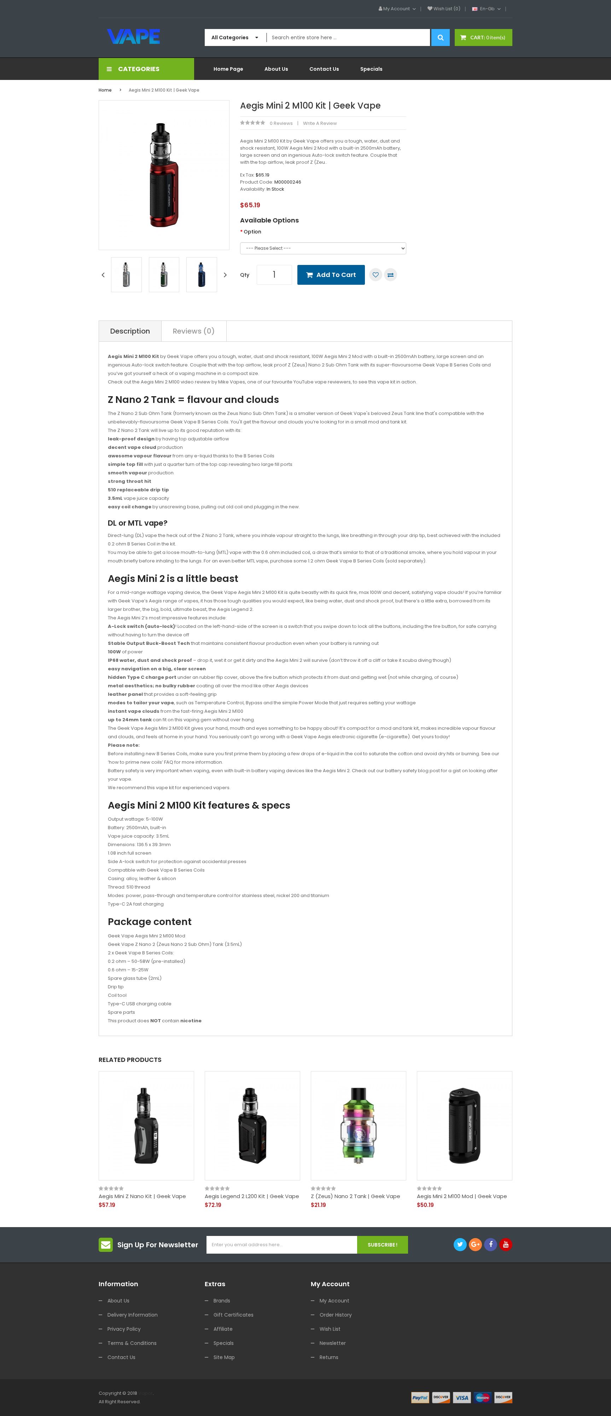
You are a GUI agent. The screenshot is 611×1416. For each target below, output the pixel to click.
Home (105, 90)
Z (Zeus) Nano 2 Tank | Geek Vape (355, 1196)
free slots (231, 1401)
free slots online (373, 1401)
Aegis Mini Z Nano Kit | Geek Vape (142, 1196)
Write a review (320, 123)
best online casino (547, 1401)
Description (130, 331)
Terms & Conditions (132, 1343)
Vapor (145, 1393)
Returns (329, 1357)
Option (252, 231)
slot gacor (185, 1401)
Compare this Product (390, 274)
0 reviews (281, 123)
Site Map (224, 1357)
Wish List (330, 1329)
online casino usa (505, 1401)
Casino (333, 1410)
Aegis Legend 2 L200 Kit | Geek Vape (252, 1196)
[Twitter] (460, 1244)
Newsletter (333, 1343)
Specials (224, 1343)
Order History (336, 1314)
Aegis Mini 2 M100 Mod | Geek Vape (462, 1196)
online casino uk (286, 1401)
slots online (255, 1401)
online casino (470, 1401)
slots (155, 1401)
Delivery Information (132, 1314)
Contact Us (121, 1357)
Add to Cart (336, 274)
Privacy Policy (124, 1329)
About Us (118, 1300)
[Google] (475, 1244)
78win (167, 1401)
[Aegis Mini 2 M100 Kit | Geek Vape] (126, 274)
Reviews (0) (194, 331)
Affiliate (223, 1329)
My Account (334, 1300)
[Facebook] (490, 1244)
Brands (222, 1300)
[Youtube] (505, 1244)
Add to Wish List (375, 274)
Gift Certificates (234, 1314)
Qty (244, 274)
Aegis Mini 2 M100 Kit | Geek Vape (164, 90)
